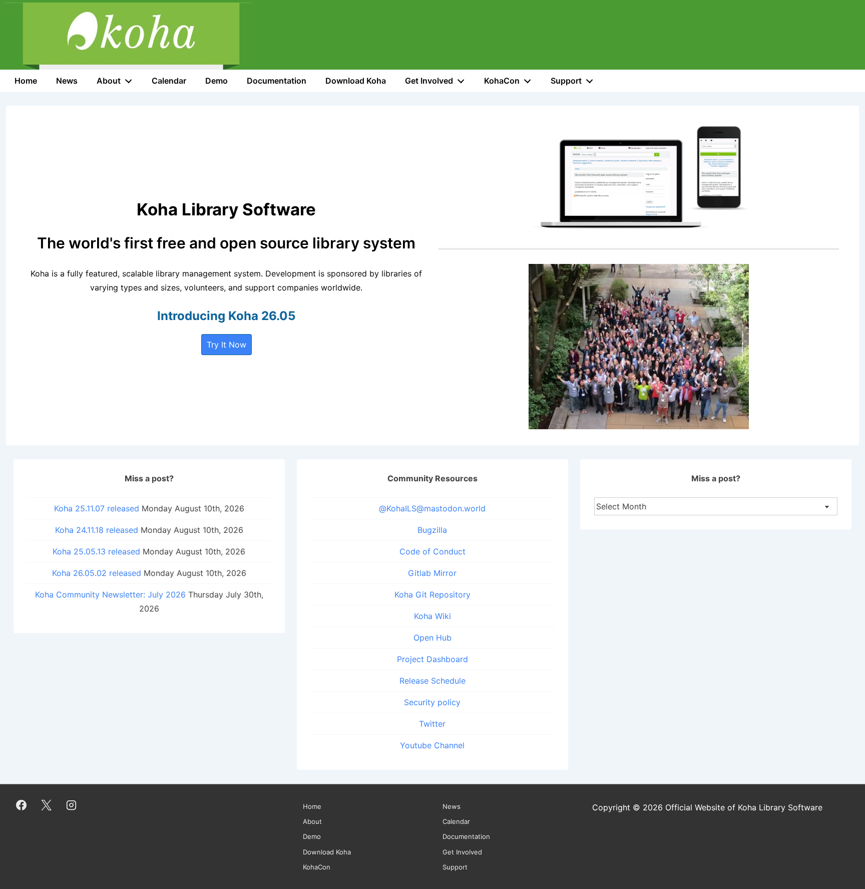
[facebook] (21, 804)
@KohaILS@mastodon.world (432, 508)
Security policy (432, 702)
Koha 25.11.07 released (96, 508)
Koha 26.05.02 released (96, 573)
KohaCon (502, 81)
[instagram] (71, 804)
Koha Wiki (432, 616)
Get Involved (429, 81)
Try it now (226, 345)
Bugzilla (432, 530)
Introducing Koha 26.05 (226, 316)
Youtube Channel (432, 745)
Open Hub (432, 638)
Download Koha (355, 81)
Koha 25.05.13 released (96, 551)
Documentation (276, 81)
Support (566, 81)
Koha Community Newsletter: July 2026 (110, 594)
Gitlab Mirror (432, 573)
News (67, 81)
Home (26, 81)
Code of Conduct (432, 551)
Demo (216, 81)
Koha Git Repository (432, 594)
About (109, 81)
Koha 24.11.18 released (96, 530)
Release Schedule (432, 681)
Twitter (432, 724)
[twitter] (46, 804)
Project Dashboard (432, 659)
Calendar (169, 81)
